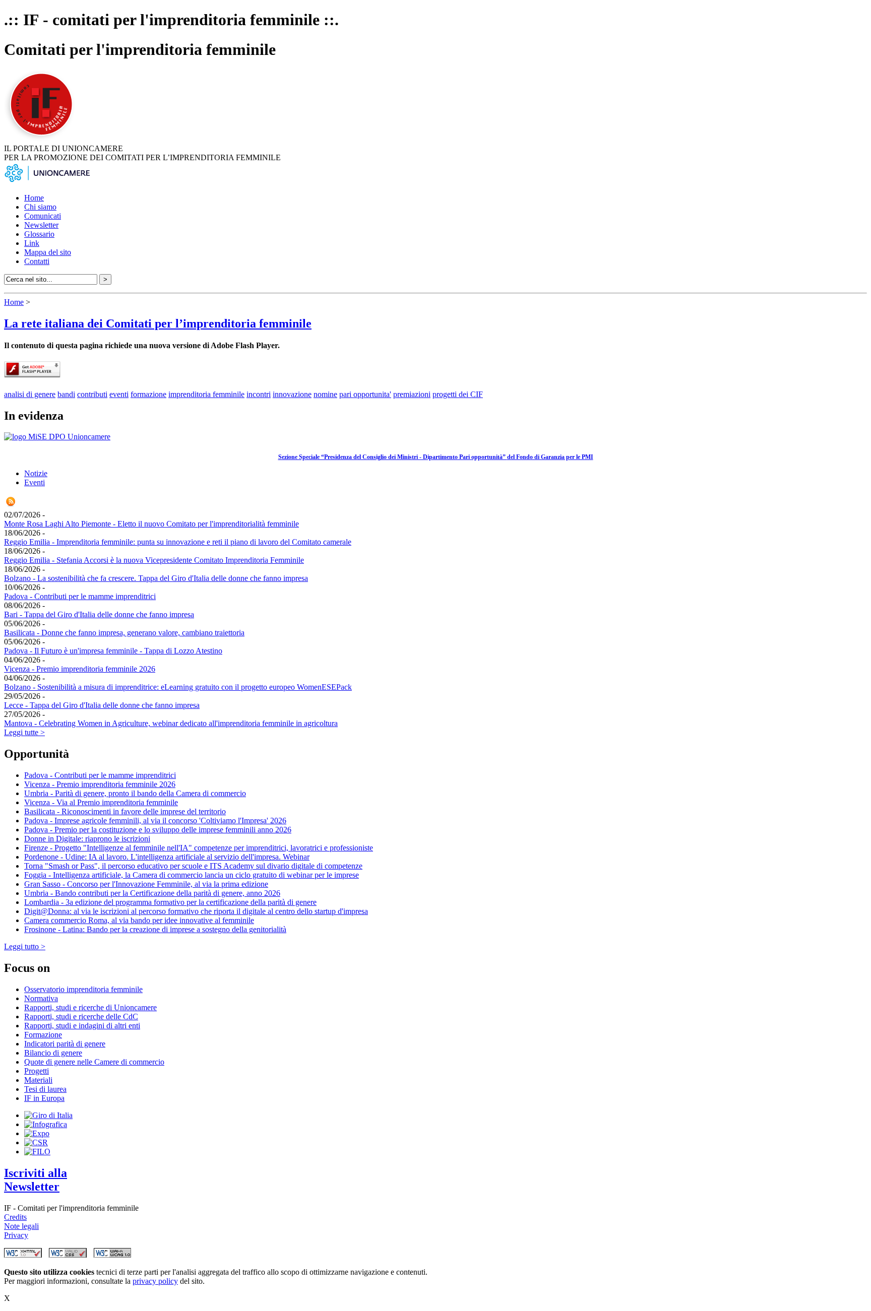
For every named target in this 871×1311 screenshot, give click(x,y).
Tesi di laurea (45, 1089)
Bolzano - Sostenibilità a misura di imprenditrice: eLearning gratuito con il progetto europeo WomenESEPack (178, 687)
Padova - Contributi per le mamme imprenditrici (80, 596)
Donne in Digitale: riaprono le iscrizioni (87, 838)
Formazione (43, 1034)
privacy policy (155, 1281)
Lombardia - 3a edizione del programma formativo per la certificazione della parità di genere (170, 902)
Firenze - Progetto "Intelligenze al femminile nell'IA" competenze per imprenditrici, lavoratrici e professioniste (198, 847)
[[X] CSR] (36, 1142)
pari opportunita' (365, 394)
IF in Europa (44, 1098)
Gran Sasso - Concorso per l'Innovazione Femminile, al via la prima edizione (146, 884)
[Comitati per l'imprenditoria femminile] (43, 139)
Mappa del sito (47, 252)
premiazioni (411, 394)
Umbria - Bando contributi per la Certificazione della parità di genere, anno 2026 (152, 893)
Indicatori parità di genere (64, 1043)
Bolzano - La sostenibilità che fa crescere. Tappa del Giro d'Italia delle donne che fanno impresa (156, 578)
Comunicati (42, 216)
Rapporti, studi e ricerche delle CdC (81, 1016)
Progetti (36, 1071)
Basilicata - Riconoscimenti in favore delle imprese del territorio (125, 811)
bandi (66, 394)
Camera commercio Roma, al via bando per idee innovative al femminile (139, 920)
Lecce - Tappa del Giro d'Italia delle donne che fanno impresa (102, 705)
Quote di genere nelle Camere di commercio (94, 1062)
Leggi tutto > (24, 946)
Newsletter (41, 225)
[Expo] (36, 1133)
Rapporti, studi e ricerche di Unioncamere (90, 1007)
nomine (325, 394)
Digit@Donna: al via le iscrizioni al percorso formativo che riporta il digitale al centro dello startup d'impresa (196, 911)
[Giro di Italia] (48, 1115)
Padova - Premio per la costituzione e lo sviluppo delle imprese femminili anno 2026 (157, 829)
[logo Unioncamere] (47, 180)
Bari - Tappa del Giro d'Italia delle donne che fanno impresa (99, 614)
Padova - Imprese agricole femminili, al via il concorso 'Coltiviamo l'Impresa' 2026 (155, 820)
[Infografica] (45, 1124)
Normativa (41, 998)
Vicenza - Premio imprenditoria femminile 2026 (79, 669)
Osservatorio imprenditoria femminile (83, 989)
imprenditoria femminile (206, 394)
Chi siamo (40, 207)
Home (34, 197)
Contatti (36, 261)
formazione (148, 394)
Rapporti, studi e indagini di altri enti (82, 1025)
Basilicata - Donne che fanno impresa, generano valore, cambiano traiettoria (124, 632)
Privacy (16, 1235)
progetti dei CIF (457, 394)
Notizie (35, 473)
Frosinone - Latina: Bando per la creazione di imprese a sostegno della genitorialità (155, 929)
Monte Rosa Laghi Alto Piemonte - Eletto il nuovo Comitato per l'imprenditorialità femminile (151, 523)
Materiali (38, 1080)
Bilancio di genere (53, 1052)
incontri (258, 394)
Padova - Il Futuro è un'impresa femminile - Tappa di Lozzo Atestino (113, 650)
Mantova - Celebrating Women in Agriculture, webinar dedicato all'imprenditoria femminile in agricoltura (171, 723)
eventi (119, 394)
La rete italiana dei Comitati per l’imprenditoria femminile (158, 323)
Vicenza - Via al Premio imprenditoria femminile (101, 802)
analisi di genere (29, 394)
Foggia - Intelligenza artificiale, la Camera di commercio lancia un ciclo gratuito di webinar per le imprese (191, 875)
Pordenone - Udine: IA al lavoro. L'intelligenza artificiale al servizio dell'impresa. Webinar (166, 857)
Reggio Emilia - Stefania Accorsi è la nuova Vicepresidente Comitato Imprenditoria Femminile (154, 560)
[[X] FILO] (37, 1151)
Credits (15, 1217)
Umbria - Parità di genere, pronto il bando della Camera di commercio (135, 793)
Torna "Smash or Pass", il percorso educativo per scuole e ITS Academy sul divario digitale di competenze (193, 866)
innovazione (292, 394)
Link (31, 243)
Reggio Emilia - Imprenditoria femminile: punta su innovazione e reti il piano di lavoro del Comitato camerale (177, 542)
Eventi (34, 482)
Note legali (21, 1226)
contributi (92, 394)
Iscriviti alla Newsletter (35, 1179)
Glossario (39, 234)
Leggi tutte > (24, 732)
